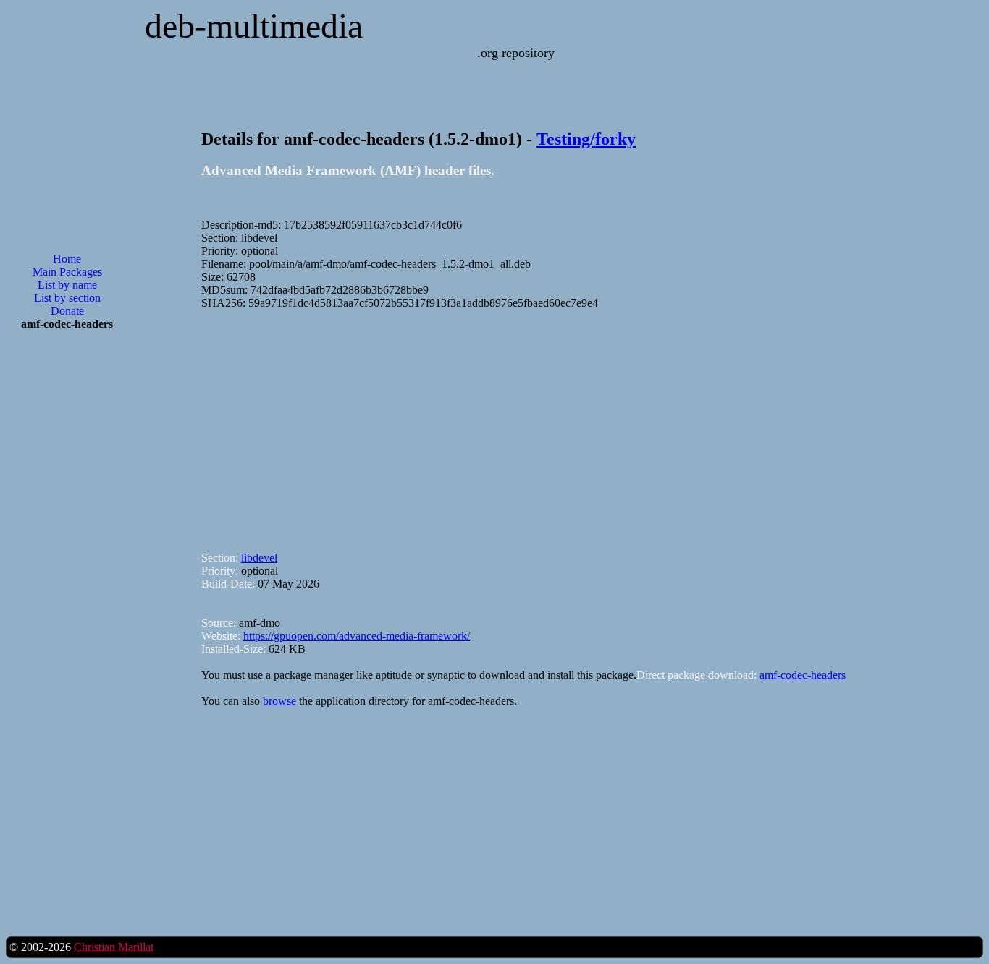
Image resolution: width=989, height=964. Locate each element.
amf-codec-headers (802, 675)
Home (67, 259)
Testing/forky (586, 139)
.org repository (516, 53)
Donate (67, 311)
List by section (67, 298)
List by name (67, 285)
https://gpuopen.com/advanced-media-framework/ (356, 636)
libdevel (259, 557)
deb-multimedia (254, 26)
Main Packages (67, 272)
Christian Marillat (113, 947)
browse (279, 701)
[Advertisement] (67, 574)
